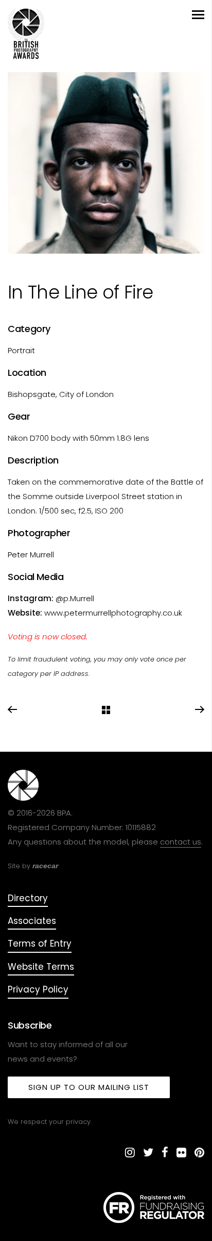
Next (199, 710)
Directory (28, 898)
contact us (180, 841)
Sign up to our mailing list (88, 1087)
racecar (45, 866)
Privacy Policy (38, 989)
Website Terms (41, 967)
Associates (32, 921)
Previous (13, 710)
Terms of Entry (40, 943)
